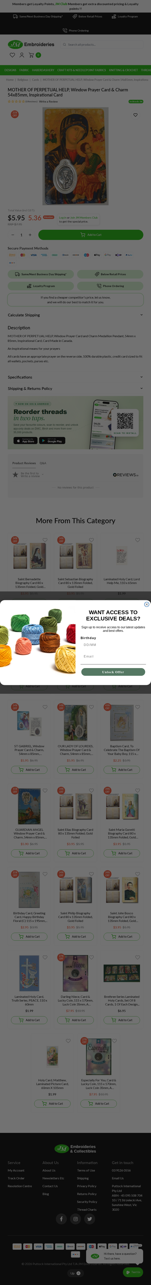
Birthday (88, 638)
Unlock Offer (113, 672)
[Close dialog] (147, 604)
